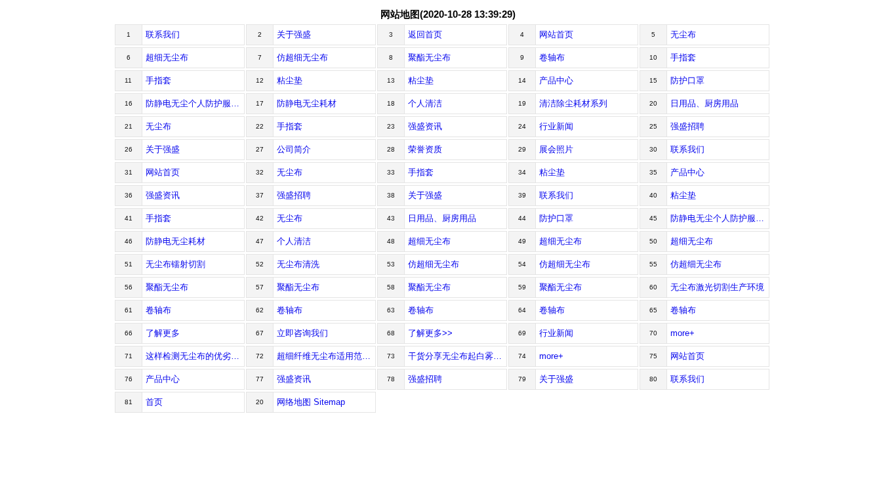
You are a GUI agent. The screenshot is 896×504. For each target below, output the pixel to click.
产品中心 (556, 80)
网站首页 (556, 34)
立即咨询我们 (302, 333)
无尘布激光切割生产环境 (717, 287)
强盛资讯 (425, 126)
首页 (154, 402)
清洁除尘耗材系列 (573, 103)
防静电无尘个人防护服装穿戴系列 (195, 103)
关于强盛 (294, 34)
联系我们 (163, 34)
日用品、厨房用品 (704, 103)
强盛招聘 (687, 126)
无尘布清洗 (298, 264)
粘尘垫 (289, 80)
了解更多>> (430, 333)
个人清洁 (425, 103)
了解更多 (163, 333)
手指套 (683, 57)
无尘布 (683, 34)
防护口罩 (687, 80)
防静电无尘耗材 (306, 103)
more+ (682, 333)
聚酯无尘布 (429, 57)
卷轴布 (552, 57)
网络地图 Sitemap (311, 402)
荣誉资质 (425, 149)
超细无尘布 (167, 57)
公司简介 (294, 149)
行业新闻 (556, 126)
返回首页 (425, 34)
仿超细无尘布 (302, 57)
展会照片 (556, 149)
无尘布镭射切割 (175, 264)
